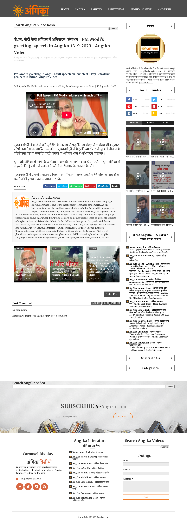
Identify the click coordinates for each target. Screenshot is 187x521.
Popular (134, 123)
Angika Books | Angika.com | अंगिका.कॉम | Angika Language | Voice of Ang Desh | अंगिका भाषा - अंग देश (149, 266)
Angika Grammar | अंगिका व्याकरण (145, 332)
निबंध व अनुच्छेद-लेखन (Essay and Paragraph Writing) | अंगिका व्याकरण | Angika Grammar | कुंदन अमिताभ (149, 336)
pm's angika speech (102, 57)
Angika (80, 9)
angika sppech (57, 57)
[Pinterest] (44, 486)
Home (65, 9)
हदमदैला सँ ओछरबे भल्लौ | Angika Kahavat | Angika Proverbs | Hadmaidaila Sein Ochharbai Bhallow (146, 326)
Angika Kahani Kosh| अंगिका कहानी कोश (90, 473)
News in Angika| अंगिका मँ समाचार (87, 452)
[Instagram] (36, 486)
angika (47, 57)
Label (166, 123)
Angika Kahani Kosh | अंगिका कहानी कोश (148, 288)
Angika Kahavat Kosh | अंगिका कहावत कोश (149, 321)
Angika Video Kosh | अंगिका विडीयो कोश (147, 310)
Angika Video (71, 57)
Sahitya (96, 9)
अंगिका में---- (133, 260)
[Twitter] (28, 486)
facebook (115, 303)
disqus (105, 303)
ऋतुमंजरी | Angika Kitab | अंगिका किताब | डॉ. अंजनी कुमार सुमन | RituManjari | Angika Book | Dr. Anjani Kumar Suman (149, 273)
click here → (146, 83)
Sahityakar (116, 9)
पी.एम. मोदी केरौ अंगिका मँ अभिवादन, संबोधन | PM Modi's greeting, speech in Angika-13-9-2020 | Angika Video (30, 270)
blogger (95, 303)
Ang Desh (164, 9)
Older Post (112, 294)
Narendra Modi (86, 57)
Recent (150, 123)
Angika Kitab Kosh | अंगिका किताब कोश (90, 463)
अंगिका (115, 57)
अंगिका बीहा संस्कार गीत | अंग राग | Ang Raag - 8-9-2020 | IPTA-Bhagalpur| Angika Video (162, 191)
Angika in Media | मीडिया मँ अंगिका (145, 279)
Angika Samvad (141, 9)
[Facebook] (20, 486)
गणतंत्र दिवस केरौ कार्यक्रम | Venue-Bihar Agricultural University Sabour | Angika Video (162, 225)
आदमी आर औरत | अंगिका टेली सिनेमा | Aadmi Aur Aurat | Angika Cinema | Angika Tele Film (66, 272)
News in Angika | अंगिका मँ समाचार (145, 247)
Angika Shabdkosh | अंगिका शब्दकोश (146, 301)
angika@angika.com (31, 479)
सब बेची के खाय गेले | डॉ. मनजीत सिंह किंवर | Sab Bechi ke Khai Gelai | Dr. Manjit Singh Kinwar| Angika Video (137, 225)
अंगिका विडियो (19, 60)
